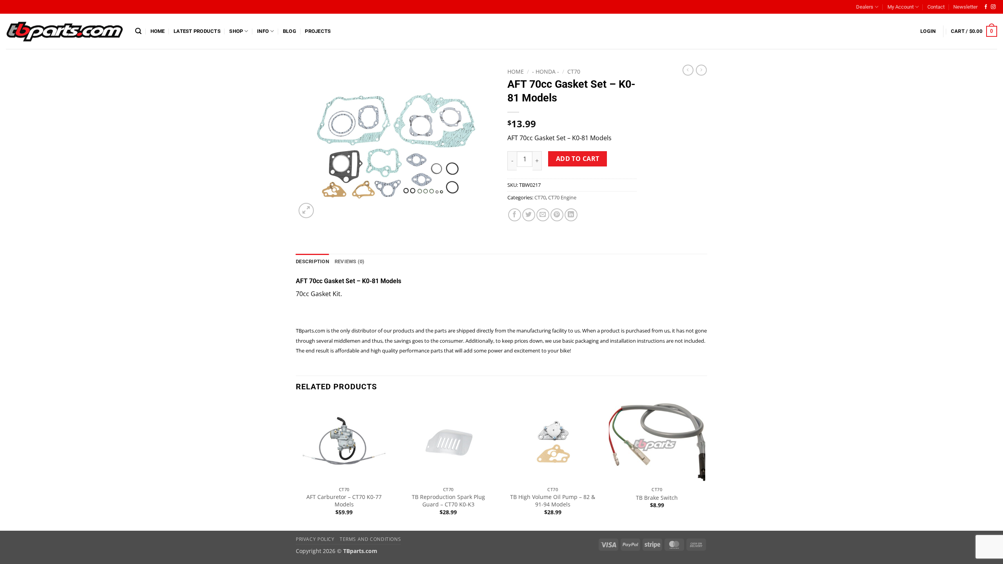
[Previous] (296, 465)
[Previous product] (701, 70)
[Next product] (688, 70)
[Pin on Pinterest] (556, 214)
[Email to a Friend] (542, 214)
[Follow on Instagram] (993, 7)
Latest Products (197, 31)
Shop (236, 31)
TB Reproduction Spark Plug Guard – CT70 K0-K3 (448, 501)
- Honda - (545, 71)
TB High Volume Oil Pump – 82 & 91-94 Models (552, 501)
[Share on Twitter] (528, 214)
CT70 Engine (562, 197)
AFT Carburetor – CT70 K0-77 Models (344, 501)
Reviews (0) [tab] (350, 261)
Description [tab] (312, 261)
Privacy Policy (315, 539)
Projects (318, 31)
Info (263, 31)
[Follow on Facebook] (985, 7)
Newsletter (965, 7)
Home (157, 31)
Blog (289, 31)
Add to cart (577, 158)
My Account (900, 7)
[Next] (705, 465)
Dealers (864, 7)
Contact (936, 7)
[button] (138, 31)
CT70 (573, 71)
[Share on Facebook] (514, 214)
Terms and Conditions (370, 539)
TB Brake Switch (657, 497)
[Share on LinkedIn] (571, 214)
